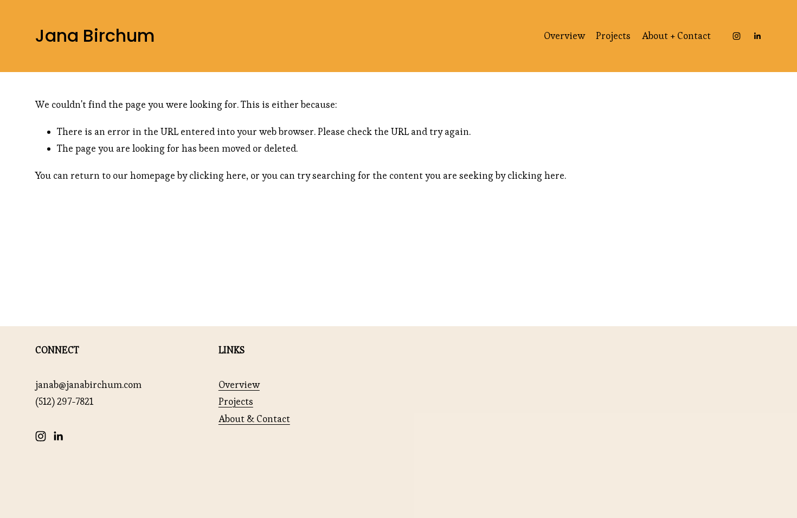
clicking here (217, 176)
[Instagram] (736, 36)
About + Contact (676, 36)
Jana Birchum (95, 35)
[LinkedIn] (757, 36)
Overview (564, 36)
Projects (613, 36)
